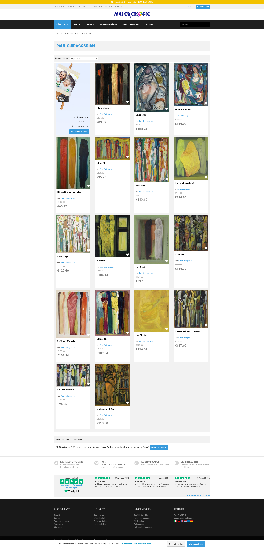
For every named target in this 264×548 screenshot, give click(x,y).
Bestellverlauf (99, 515)
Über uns (57, 518)
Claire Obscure (104, 108)
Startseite (58, 34)
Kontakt (87, 7)
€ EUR (189, 7)
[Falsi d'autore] (175, 521)
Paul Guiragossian (107, 114)
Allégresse (140, 185)
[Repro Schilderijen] (185, 521)
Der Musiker (142, 335)
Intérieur (101, 260)
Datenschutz (139, 524)
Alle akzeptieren (196, 544)
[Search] (207, 24)
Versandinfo (58, 524)
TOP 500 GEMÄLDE (108, 24)
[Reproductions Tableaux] (182, 521)
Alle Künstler (139, 521)
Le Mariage (62, 256)
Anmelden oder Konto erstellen (108, 7)
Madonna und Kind (106, 409)
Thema (89, 24)
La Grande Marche (66, 390)
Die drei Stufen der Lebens (69, 192)
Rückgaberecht (59, 527)
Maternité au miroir (184, 109)
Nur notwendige (176, 544)
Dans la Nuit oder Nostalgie (187, 331)
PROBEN (149, 24)
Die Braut (140, 267)
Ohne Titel (141, 115)
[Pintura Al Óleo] (191, 521)
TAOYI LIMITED (180, 515)
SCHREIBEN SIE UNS (159, 447)
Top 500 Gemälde (141, 515)
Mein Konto (59, 7)
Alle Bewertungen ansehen (198, 495)
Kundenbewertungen (142, 518)
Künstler (61, 24)
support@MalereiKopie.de (184, 518)
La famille (179, 254)
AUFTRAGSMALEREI (131, 24)
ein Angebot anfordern (79, 132)
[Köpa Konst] (188, 521)
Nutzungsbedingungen (143, 527)
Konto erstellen (100, 524)
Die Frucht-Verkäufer (185, 183)
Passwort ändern (100, 521)
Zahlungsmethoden (61, 521)
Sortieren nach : (61, 58)
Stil (76, 24)
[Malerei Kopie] (179, 521)
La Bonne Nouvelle (66, 341)
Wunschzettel (74, 7)
